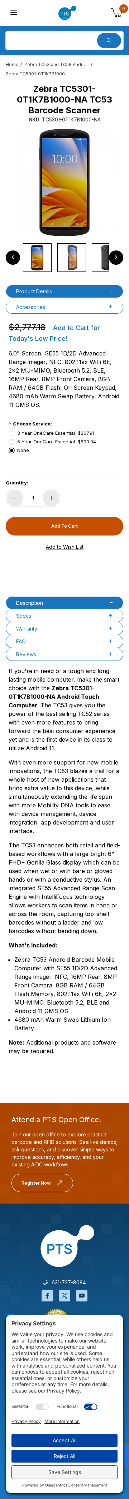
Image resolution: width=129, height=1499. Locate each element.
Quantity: (17, 482)
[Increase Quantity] (51, 498)
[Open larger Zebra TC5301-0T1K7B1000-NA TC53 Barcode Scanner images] (64, 182)
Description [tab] (29, 603)
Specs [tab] (23, 616)
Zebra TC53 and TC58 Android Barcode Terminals (56, 64)
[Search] (109, 40)
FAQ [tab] (21, 641)
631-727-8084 (67, 1282)
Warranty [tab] (26, 629)
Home (12, 64)
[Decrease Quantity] (15, 498)
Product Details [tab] (34, 291)
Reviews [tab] (26, 654)
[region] (64, 257)
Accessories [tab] (30, 307)
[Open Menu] (14, 13)
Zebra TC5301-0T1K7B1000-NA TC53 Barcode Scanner (38, 73)
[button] (37, 258)
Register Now (36, 1183)
